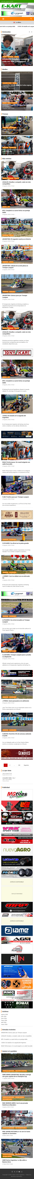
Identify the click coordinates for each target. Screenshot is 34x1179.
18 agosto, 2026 (6, 108)
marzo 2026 (4, 1024)
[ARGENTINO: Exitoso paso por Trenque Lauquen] (17, 283)
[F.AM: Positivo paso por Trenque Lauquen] (17, 485)
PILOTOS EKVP (12, 127)
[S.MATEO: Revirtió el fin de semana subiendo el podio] (17, 722)
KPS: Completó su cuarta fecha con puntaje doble (14, 1039)
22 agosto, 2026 (6, 269)
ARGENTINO (5, 127)
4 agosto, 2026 (6, 1107)
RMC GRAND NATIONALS (20, 1127)
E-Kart (5, 64)
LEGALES (16, 178)
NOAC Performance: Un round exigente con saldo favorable (16, 1046)
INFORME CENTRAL (19, 1097)
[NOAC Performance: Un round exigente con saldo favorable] (17, 450)
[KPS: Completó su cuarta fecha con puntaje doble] (17, 369)
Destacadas (6, 32)
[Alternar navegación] (3, 19)
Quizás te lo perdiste (9, 1051)
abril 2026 (3, 1022)
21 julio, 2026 (5, 1164)
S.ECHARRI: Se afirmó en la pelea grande (15, 543)
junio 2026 (4, 1018)
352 (19, 765)
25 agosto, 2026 (6, 186)
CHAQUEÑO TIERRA (7, 83)
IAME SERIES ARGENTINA (21, 1070)
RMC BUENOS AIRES (7, 1099)
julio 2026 (3, 1016)
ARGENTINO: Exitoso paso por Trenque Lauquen (14, 1032)
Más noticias (6, 159)
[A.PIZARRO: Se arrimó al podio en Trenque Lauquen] (17, 608)
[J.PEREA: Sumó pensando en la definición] (17, 689)
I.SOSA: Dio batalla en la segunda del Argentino (13, 1042)
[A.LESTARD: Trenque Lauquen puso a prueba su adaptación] (17, 643)
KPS (9, 206)
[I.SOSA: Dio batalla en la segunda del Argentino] (17, 404)
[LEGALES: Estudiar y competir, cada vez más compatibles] (17, 320)
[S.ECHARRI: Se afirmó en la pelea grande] (17, 531)
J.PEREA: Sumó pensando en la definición (15, 701)
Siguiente (26, 765)
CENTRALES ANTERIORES (8, 1070)
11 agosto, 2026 (6, 1078)
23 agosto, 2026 (6, 241)
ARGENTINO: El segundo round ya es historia (16, 239)
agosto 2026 (4, 1014)
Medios (5, 69)
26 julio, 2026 (5, 1135)
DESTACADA (5, 56)
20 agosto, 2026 (6, 88)
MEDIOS (14, 83)
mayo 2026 (4, 1020)
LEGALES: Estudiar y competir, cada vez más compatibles (16, 1036)
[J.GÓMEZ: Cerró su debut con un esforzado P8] (17, 564)
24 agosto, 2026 (6, 133)
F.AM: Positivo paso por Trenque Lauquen (15, 497)
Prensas (5, 114)
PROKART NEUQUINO (12, 102)
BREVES (29, 56)
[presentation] (29, 32)
